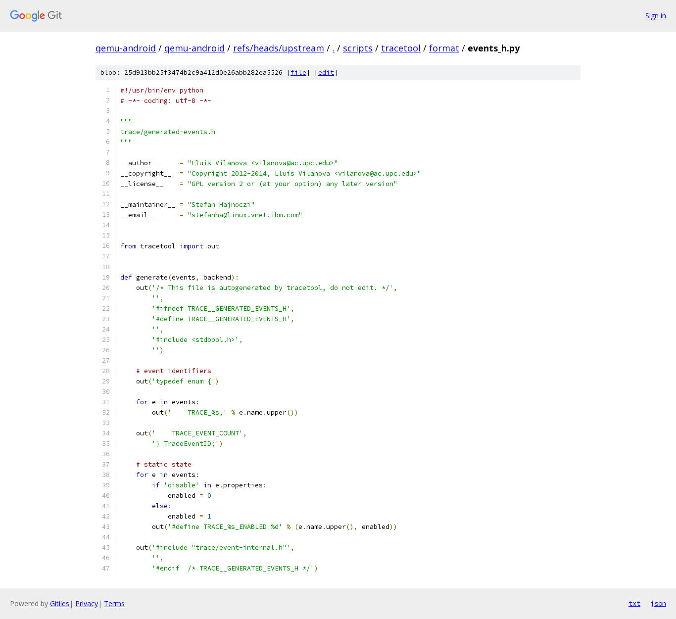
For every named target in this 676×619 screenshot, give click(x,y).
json (658, 603)
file (298, 72)
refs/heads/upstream (278, 48)
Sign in (655, 15)
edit (326, 72)
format (444, 48)
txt (634, 603)
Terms (114, 603)
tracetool (401, 48)
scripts (358, 48)
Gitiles (59, 603)
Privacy (86, 603)
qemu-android (126, 48)
